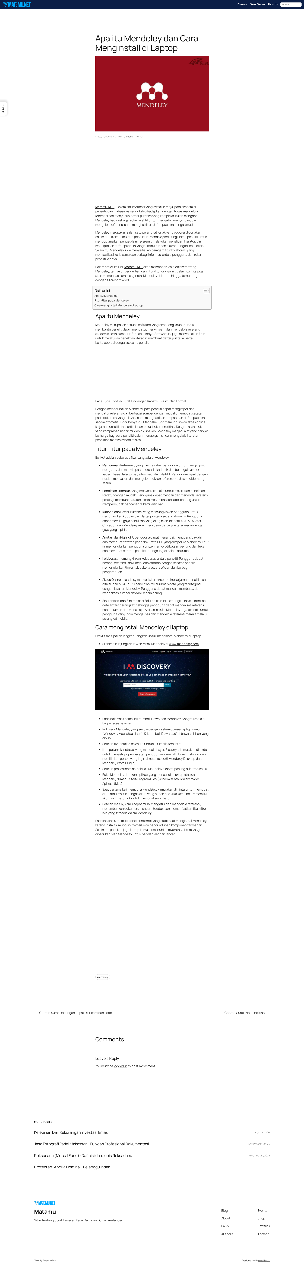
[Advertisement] (152, 176)
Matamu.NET (133, 267)
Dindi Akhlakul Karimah (119, 136)
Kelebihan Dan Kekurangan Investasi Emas (71, 1132)
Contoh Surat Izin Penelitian (244, 1013)
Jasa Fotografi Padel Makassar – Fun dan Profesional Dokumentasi (91, 1144)
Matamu (45, 1211)
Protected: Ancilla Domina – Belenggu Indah (72, 1167)
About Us (273, 4)
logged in (120, 1066)
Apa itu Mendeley (106, 296)
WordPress (264, 1260)
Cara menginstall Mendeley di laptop (118, 305)
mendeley (102, 977)
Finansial (242, 4)
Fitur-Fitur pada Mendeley (111, 300)
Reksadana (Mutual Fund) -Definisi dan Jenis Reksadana (83, 1155)
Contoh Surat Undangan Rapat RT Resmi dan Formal (148, 401)
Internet (139, 136)
